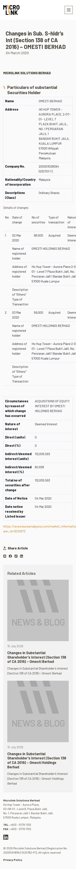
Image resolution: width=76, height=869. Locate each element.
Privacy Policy (12, 859)
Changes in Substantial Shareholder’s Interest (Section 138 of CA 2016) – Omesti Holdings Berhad (36, 760)
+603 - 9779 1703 (20, 824)
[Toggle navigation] (69, 10)
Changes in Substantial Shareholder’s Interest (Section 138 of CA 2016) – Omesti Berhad (36, 657)
